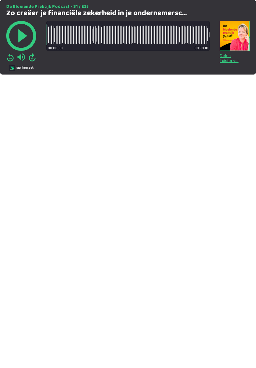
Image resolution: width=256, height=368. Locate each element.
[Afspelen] (21, 36)
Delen (225, 55)
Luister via (229, 60)
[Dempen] (21, 57)
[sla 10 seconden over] (32, 57)
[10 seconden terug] (10, 57)
